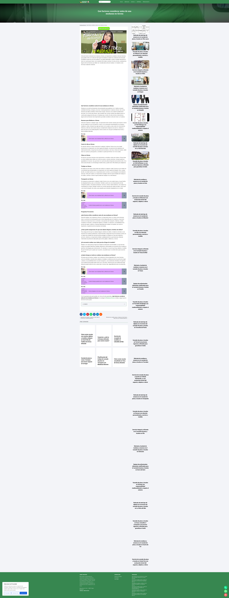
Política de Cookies (118, 576)
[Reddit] (100, 314)
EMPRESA (139, 1)
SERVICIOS (127, 1)
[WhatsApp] (91, 314)
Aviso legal (116, 579)
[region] (15, 589)
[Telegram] (97, 314)
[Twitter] (84, 314)
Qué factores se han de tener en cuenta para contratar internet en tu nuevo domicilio (139, 577)
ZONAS (132, 1)
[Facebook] (81, 314)
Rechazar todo (15, 593)
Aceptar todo (23, 593)
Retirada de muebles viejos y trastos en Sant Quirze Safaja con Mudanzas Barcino (139, 590)
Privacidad (116, 577)
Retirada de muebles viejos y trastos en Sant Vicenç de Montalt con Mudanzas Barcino (139, 580)
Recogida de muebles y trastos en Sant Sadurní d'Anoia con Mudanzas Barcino (90, 318)
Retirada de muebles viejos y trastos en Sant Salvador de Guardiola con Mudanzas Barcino (139, 587)
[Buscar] (109, 2)
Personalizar (7, 593)
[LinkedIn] (94, 314)
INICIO (121, 1)
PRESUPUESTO (146, 1)
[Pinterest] (87, 314)
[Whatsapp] (225, 591)
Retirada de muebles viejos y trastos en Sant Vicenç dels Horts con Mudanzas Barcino (116, 318)
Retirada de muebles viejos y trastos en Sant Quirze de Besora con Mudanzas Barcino (139, 594)
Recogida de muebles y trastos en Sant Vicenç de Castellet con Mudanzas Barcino (139, 584)
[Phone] (225, 587)
